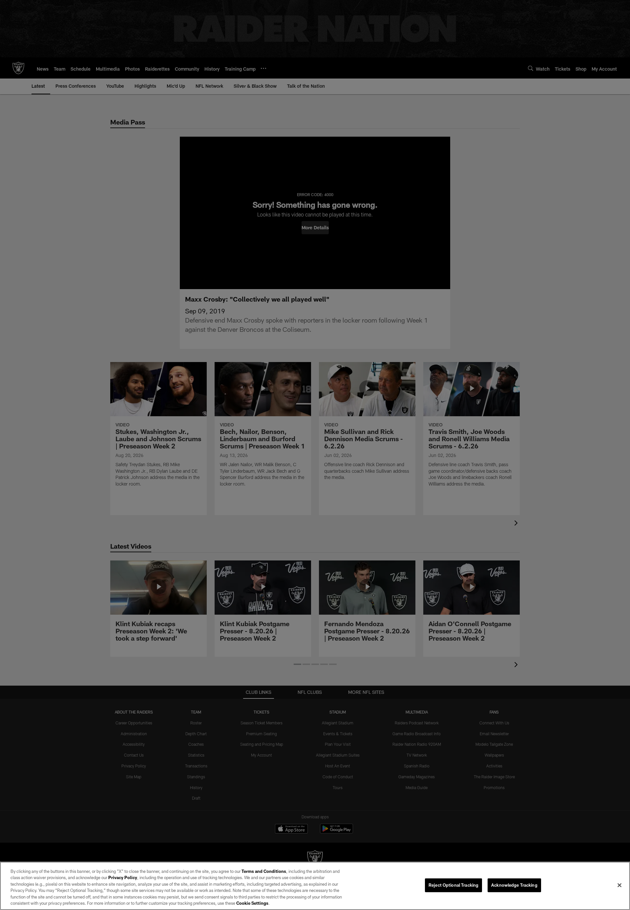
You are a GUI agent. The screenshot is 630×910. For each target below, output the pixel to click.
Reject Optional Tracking (453, 885)
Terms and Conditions (264, 871)
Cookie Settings (252, 903)
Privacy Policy (122, 877)
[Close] (619, 885)
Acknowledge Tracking (514, 885)
